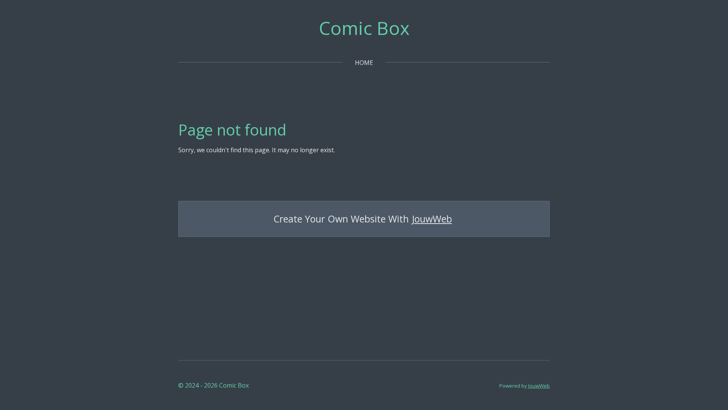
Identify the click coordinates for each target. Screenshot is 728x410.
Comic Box (364, 28)
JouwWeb (432, 219)
